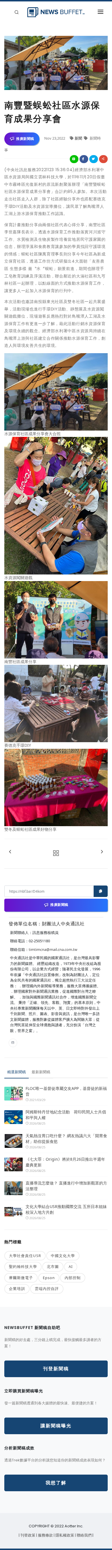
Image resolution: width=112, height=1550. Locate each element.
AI (71, 1266)
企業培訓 (17, 1288)
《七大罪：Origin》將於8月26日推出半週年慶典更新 (65, 1162)
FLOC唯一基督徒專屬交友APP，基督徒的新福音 (66, 1091)
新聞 (79, 138)
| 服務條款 (45, 1535)
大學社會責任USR (25, 1255)
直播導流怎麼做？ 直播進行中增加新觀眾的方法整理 (66, 1185)
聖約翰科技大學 (23, 1266)
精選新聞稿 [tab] (16, 1071)
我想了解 (56, 1482)
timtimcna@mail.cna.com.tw (53, 949)
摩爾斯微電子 (21, 1277)
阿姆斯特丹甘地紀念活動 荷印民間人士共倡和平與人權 (66, 1114)
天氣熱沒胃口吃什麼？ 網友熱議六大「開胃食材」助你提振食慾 (66, 1138)
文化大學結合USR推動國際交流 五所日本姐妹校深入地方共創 (66, 1209)
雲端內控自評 (47, 1288)
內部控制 (73, 1277)
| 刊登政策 (27, 1535)
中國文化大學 (63, 1255)
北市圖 (53, 1266)
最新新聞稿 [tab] (41, 1071)
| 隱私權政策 (64, 1535)
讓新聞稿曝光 (56, 1425)
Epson (49, 1277)
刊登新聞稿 (56, 1368)
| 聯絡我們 (83, 1535)
